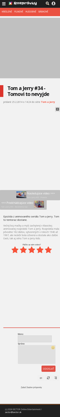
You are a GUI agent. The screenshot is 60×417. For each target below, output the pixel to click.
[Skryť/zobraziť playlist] (57, 109)
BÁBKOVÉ (43, 11)
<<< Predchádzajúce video (17, 204)
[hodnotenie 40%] (23, 250)
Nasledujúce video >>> (41, 195)
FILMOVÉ (18, 11)
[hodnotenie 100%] (48, 250)
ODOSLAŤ (48, 368)
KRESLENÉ (7, 11)
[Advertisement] (30, 48)
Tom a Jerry (48, 101)
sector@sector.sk (13, 412)
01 (41, 378)
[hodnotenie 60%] (32, 250)
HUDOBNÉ (30, 11)
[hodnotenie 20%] (15, 250)
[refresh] (48, 378)
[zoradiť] (55, 378)
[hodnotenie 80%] (40, 250)
